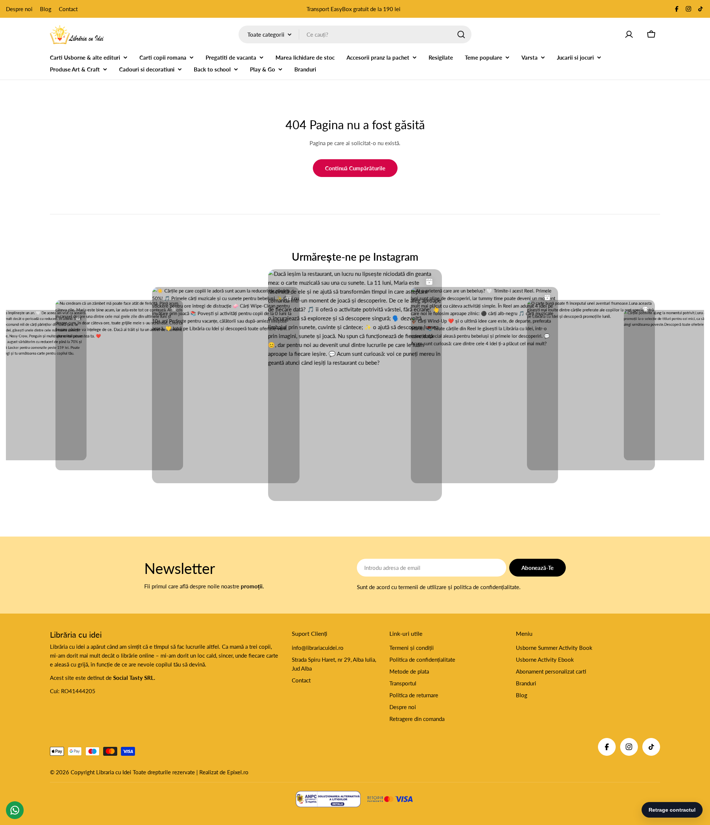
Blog (45, 9)
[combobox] (355, 34)
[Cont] (629, 34)
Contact (68, 9)
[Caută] (461, 34)
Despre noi (19, 9)
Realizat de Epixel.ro (223, 772)
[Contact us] (15, 810)
